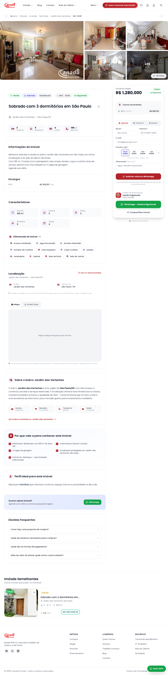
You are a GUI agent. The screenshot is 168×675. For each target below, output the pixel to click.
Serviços (106, 644)
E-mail (118, 138)
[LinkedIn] (18, 651)
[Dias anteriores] (118, 152)
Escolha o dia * (122, 147)
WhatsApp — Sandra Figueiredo (140, 204)
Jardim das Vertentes (60, 16)
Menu (93, 5)
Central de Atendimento (146, 639)
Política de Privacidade (137, 671)
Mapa (17, 304)
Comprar (74, 639)
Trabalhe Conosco (111, 648)
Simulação (140, 653)
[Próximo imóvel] (161, 16)
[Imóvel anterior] (6, 16)
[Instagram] (12, 651)
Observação (125, 162)
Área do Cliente (66, 5)
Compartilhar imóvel (140, 212)
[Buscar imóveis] (161, 5)
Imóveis (26, 5)
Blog (39, 5)
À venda (33, 16)
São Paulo (43, 16)
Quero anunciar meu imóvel (121, 5)
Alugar (72, 644)
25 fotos (160, 76)
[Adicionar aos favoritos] (98, 106)
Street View (32, 304)
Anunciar (74, 648)
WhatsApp (94, 502)
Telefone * (143, 129)
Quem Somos (109, 639)
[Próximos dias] (158, 152)
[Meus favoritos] (141, 5)
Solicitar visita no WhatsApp (140, 176)
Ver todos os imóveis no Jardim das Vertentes (31, 419)
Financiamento (77, 653)
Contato (50, 5)
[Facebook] (6, 651)
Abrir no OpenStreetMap (91, 273)
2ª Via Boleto (141, 644)
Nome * (119, 129)
